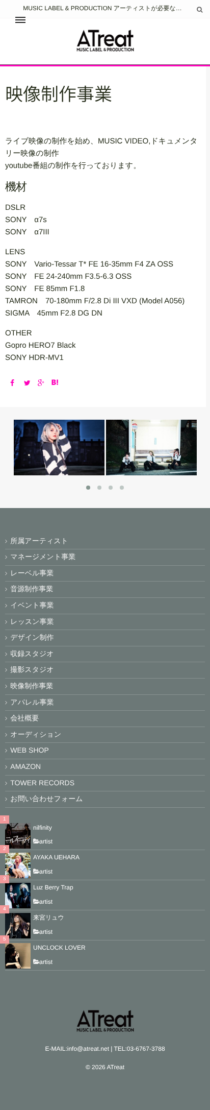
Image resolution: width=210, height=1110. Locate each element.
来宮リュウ (48, 917)
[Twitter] (25, 383)
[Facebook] (11, 383)
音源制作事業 (31, 589)
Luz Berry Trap (53, 887)
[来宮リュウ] (18, 925)
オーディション (35, 734)
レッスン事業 (32, 621)
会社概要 (24, 718)
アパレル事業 (32, 702)
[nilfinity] (18, 836)
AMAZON (25, 766)
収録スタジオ (32, 653)
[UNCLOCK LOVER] (18, 956)
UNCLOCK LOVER (59, 947)
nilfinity (42, 827)
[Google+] (38, 383)
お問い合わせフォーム (46, 798)
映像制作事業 (31, 686)
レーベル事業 (32, 573)
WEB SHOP (29, 750)
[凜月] (59, 472)
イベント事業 (32, 605)
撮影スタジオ (32, 669)
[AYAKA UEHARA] (18, 865)
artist (45, 841)
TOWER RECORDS (42, 783)
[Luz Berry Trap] (18, 895)
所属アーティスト (39, 541)
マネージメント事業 (42, 556)
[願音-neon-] (151, 472)
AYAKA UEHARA (56, 857)
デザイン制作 (32, 637)
